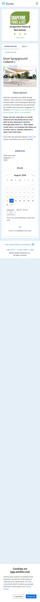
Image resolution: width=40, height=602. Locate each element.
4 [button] (15, 188)
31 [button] (11, 205)
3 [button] (11, 188)
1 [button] (32, 184)
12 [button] (20, 193)
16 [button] (7, 197)
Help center (11, 250)
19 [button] (20, 197)
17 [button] (11, 197)
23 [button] (7, 201)
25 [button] (16, 201)
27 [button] (24, 201)
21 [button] (28, 197)
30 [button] (7, 205)
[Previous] (7, 175)
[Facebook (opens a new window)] (15, 34)
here (21, 125)
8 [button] (32, 188)
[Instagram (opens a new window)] (25, 34)
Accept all (31, 596)
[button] (5, 76)
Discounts (11, 214)
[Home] (8, 3)
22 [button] (33, 197)
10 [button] (11, 193)
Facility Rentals (10, 46)
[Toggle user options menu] (37, 3)
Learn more (20, 37)
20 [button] (24, 197)
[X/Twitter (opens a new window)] (20, 34)
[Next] (33, 175)
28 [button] (28, 201)
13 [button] (24, 193)
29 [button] (33, 201)
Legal (31, 250)
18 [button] (16, 197)
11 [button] (16, 193)
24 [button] (11, 201)
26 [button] (20, 201)
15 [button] (33, 193)
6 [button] (24, 188)
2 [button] (7, 188)
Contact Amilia (22, 250)
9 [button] (7, 193)
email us (31, 137)
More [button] (24, 46)
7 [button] (28, 188)
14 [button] (28, 193)
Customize (18, 596)
